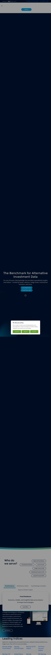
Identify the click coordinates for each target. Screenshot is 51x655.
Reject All (25, 331)
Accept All (34, 331)
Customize (17, 331)
